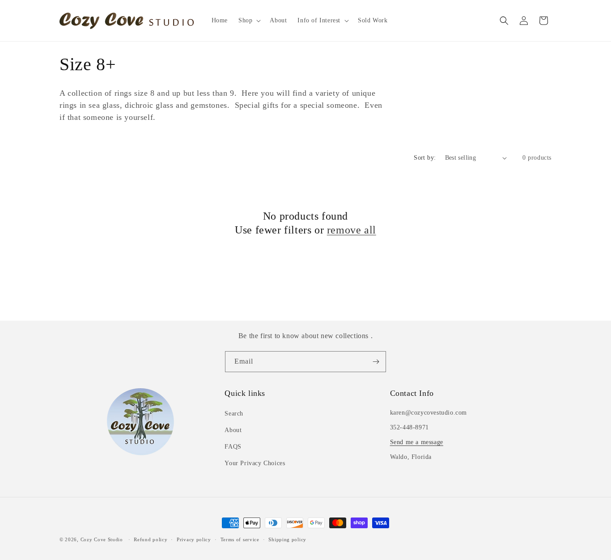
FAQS (233, 446)
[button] (248, 20)
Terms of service (240, 539)
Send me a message (416, 442)
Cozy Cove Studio (102, 539)
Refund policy (150, 539)
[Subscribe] (376, 361)
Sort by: (425, 157)
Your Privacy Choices (255, 463)
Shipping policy (287, 539)
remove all (351, 230)
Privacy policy (194, 539)
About (233, 430)
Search (234, 413)
